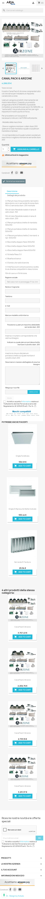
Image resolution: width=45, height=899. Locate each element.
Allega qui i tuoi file (12, 388)
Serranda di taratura (22, 562)
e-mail (7, 306)
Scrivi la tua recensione (15, 181)
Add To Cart (22, 465)
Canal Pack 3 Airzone (22, 733)
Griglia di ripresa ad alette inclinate (22, 509)
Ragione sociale (11, 277)
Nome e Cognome (12, 287)
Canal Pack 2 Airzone (22, 680)
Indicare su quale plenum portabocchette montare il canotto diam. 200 (23, 343)
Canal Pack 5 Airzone (22, 627)
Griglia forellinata (22, 456)
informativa (26, 401)
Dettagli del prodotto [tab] (16, 195)
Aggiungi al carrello (26, 149)
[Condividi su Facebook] (12, 173)
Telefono (8, 296)
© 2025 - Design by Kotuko (13, 896)
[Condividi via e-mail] (21, 173)
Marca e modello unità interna (16, 315)
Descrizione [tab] (12, 191)
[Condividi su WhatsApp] (16, 173)
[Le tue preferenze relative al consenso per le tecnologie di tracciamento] (4, 895)
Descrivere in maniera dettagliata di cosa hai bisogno (22, 363)
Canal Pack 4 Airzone (22, 786)
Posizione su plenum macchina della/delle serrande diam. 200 (23, 326)
